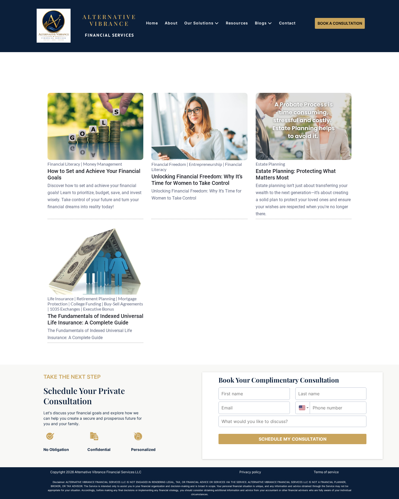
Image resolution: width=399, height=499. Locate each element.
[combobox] (303, 408)
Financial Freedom (168, 164)
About (171, 23)
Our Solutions (199, 23)
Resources (237, 23)
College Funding (86, 303)
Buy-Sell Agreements (123, 303)
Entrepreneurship (205, 164)
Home (152, 23)
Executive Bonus (98, 308)
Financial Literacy (63, 163)
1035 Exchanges (65, 308)
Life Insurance (60, 298)
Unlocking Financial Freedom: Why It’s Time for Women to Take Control (196, 179)
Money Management (102, 163)
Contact (287, 23)
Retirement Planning (96, 298)
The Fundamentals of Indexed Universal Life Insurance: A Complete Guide (95, 319)
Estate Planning (270, 163)
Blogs (261, 23)
